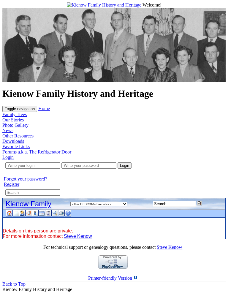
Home (44, 108)
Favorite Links (16, 146)
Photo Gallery (15, 125)
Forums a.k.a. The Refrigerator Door (36, 151)
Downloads (13, 141)
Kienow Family (28, 204)
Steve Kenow (78, 236)
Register (11, 184)
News (7, 130)
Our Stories (13, 119)
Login (8, 157)
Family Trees (14, 114)
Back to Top (14, 283)
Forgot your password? (25, 178)
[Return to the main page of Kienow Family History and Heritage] (104, 4)
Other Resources (18, 135)
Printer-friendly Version (110, 278)
